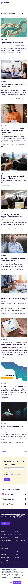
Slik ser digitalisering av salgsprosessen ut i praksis (11, 215)
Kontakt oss (5, 523)
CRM (2, 545)
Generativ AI (4, 537)
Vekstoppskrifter (5, 563)
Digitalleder (3, 554)
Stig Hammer (5, 269)
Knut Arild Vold (5, 54)
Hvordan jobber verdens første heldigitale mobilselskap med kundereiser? (12, 130)
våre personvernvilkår (12, 578)
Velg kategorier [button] (9, 582)
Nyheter (16, 537)
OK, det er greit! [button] (17, 582)
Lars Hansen (5, 228)
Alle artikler (3, 451)
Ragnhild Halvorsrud (6, 313)
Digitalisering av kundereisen (12, 43)
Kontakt (16, 543)
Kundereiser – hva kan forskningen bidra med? (14, 300)
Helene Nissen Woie (6, 98)
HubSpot (3, 531)
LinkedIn (16, 554)
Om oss (16, 531)
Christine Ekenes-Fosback (8, 144)
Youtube (16, 563)
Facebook (17, 560)
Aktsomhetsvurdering (20, 540)
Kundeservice (4, 339)
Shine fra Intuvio (4, 548)
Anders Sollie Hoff (6, 185)
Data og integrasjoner (6, 540)
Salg (2, 173)
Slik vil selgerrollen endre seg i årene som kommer (12, 177)
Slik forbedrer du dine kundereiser (14, 386)
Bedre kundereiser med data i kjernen (12, 427)
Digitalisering (4, 39)
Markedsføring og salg (6, 534)
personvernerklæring (16, 474)
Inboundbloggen (5, 557)
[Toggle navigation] (26, 2)
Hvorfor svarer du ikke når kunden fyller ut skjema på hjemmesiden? (14, 344)
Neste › (25, 451)
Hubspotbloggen (5, 560)
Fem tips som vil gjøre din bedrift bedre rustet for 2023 (13, 259)
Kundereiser (3, 81)
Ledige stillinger (18, 534)
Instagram (17, 557)
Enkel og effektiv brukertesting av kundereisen (13, 85)
